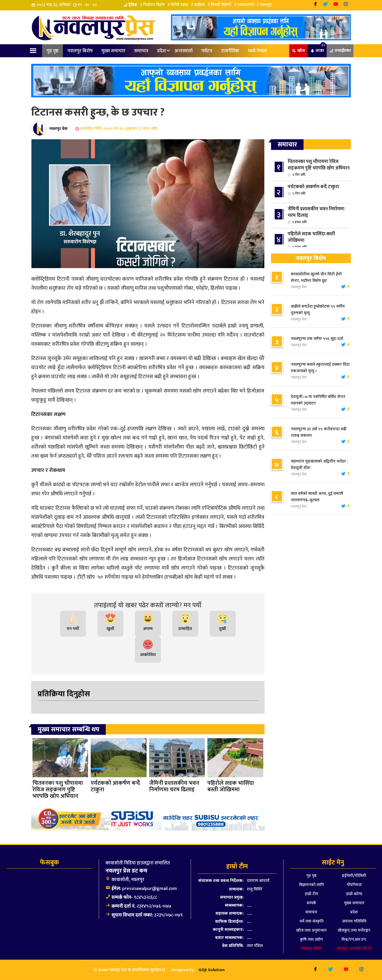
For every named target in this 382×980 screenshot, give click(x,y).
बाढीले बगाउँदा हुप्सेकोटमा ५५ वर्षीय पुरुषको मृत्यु (318, 310)
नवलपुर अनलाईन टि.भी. (354, 948)
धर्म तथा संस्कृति (311, 921)
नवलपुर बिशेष (80, 51)
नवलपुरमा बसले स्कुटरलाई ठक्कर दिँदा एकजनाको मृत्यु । (320, 368)
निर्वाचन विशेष (154, 4)
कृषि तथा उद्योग (311, 939)
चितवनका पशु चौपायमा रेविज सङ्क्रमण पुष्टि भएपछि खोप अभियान (319, 168)
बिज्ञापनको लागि (311, 884)
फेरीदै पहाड (179, 4)
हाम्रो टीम (311, 893)
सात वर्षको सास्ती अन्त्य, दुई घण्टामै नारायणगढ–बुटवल (317, 497)
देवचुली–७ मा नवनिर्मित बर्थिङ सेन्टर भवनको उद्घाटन (318, 400)
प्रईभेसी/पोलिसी (354, 875)
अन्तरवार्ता (184, 51)
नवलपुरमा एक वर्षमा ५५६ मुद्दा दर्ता (317, 338)
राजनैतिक (230, 51)
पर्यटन (206, 51)
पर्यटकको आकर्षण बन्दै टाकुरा (313, 189)
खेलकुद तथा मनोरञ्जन (354, 930)
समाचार (141, 51)
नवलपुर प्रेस (58, 128)
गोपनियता (354, 884)
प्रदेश (161, 51)
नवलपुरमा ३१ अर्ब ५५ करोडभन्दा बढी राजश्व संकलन (318, 432)
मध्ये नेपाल (257, 51)
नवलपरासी (245, 4)
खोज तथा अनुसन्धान (311, 930)
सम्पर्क (311, 903)
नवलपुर (266, 4)
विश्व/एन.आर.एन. (354, 939)
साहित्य (199, 4)
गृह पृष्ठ (52, 51)
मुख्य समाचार (113, 51)
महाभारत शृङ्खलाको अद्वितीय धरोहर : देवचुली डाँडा (319, 464)
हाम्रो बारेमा (354, 893)
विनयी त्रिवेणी (221, 4)
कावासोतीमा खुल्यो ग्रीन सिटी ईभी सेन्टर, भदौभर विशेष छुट (316, 277)
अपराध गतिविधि (354, 921)
